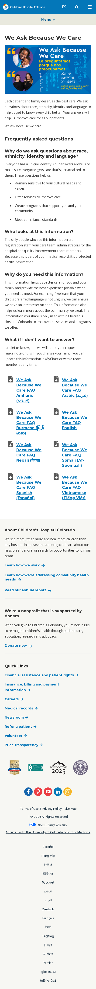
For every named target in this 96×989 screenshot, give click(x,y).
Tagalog (48, 936)
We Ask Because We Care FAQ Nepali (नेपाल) (28, 453)
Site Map (70, 808)
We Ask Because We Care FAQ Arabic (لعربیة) (75, 388)
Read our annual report (25, 590)
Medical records (19, 708)
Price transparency (21, 745)
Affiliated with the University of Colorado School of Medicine (48, 832)
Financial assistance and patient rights (39, 675)
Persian (48, 963)
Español (48, 847)
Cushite (48, 954)
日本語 (48, 945)
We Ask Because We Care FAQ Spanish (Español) (28, 487)
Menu (46, 19)
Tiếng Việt (48, 855)
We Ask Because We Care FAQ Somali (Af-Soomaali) (74, 455)
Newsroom (14, 717)
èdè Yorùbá (48, 980)
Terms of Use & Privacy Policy (41, 808)
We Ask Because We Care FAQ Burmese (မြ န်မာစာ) (30, 422)
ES (66, 6)
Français (48, 918)
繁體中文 (48, 873)
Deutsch (48, 909)
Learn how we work (22, 565)
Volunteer (13, 736)
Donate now (16, 646)
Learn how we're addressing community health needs (47, 577)
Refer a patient (18, 726)
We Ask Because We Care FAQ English (74, 420)
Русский (48, 882)
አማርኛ (48, 891)
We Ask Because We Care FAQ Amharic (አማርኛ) (28, 390)
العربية (48, 900)
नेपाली (48, 927)
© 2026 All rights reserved (49, 816)
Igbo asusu (48, 971)
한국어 (48, 864)
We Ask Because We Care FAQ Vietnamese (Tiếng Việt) (74, 487)
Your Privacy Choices (52, 824)
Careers (12, 699)
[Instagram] (67, 791)
